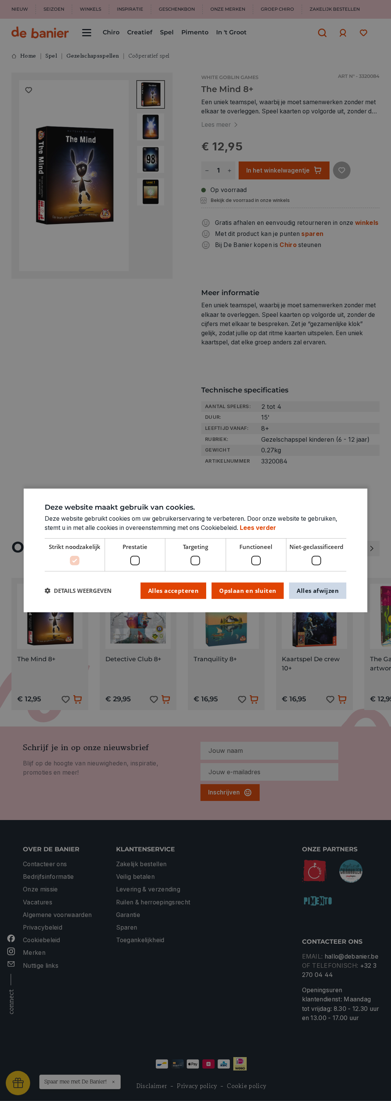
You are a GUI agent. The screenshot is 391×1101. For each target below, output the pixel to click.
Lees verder (258, 527)
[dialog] (195, 550)
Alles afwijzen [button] (318, 590)
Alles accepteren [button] (173, 590)
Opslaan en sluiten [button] (247, 590)
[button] (78, 591)
